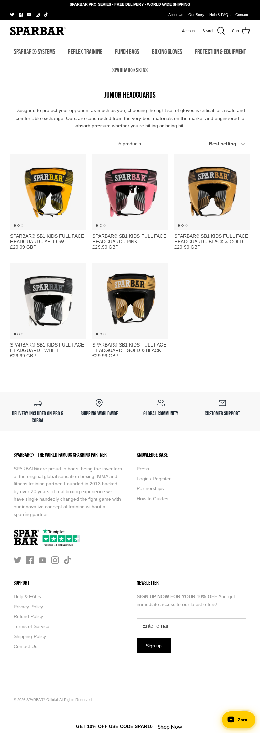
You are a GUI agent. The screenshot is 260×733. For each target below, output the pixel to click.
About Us (175, 15)
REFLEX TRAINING (85, 51)
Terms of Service (31, 626)
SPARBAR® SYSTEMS (34, 51)
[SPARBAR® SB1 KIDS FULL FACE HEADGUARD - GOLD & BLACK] (130, 301)
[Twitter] (12, 14)
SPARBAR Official (42, 700)
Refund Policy (28, 616)
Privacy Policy (28, 606)
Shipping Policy (30, 636)
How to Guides (152, 498)
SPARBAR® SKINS (130, 70)
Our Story (196, 15)
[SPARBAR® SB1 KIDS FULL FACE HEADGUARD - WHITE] (48, 301)
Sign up (154, 645)
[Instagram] (38, 14)
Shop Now (170, 726)
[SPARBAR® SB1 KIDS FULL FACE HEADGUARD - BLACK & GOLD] (212, 192)
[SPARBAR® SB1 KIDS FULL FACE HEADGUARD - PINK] (130, 192)
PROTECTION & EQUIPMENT (220, 51)
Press (143, 469)
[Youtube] (29, 14)
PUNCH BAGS (127, 51)
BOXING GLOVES (167, 51)
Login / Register (154, 478)
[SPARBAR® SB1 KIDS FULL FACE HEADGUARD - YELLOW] (48, 192)
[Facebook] (21, 14)
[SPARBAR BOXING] (38, 31)
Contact (241, 15)
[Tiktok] (46, 14)
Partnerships (150, 488)
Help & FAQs (220, 15)
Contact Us (25, 646)
